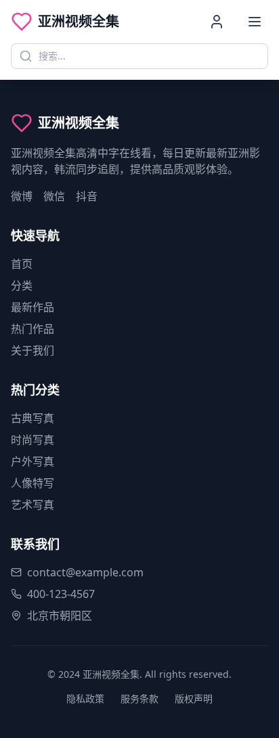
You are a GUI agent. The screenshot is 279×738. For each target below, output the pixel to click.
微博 (22, 196)
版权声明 (194, 698)
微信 (54, 196)
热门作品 (32, 328)
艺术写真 (32, 504)
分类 (22, 285)
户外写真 (32, 461)
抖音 (87, 196)
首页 (22, 263)
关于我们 (32, 350)
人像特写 (32, 483)
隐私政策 (85, 698)
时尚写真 (32, 439)
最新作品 (32, 307)
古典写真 (32, 418)
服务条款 (139, 698)
